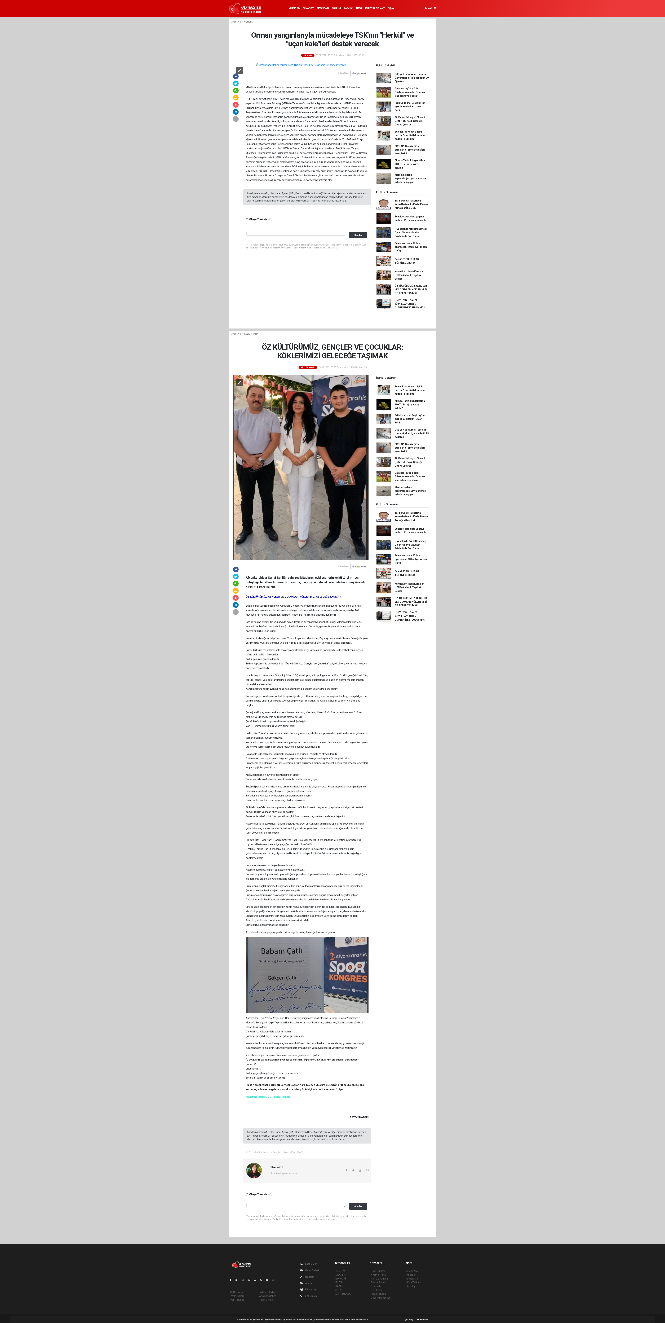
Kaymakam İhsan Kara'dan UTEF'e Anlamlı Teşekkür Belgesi (409, 275)
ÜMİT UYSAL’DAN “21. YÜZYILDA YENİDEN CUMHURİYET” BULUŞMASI (410, 304)
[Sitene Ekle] (274, 1280)
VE (283, 596)
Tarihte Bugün (378, 1282)
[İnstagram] (244, 1280)
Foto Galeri (311, 1264)
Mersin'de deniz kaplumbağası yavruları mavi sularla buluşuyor (411, 178)
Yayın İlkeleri (236, 1296)
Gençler (309, 663)
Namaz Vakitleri (379, 1278)
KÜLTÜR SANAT (375, 8)
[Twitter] (237, 1280)
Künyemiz (310, 1289)
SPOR (358, 8)
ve (257, 626)
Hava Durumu (378, 1271)
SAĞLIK (348, 8)
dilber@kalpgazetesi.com (283, 1173)
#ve (285, 1152)
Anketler (410, 1274)
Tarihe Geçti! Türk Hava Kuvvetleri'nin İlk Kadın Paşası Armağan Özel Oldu (411, 204)
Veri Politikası (237, 1299)
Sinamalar (376, 1286)
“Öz (287, 663)
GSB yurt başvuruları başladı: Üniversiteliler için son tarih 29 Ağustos (412, 78)
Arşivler (309, 1283)
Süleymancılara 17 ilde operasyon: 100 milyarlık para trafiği (411, 247)
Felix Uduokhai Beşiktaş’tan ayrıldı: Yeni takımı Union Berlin (410, 107)
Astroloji (410, 1286)
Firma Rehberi (378, 1294)
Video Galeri (311, 1270)
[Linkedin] (256, 1280)
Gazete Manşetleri (381, 1297)
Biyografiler (412, 1278)
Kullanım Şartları (267, 1292)
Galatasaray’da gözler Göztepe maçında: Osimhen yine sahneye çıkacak (410, 92)
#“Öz (249, 1152)
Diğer (391, 8)
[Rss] (262, 1280)
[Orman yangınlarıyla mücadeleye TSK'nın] (301, 65)
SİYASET (308, 8)
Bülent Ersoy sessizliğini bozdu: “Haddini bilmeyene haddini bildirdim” (410, 135)
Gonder (358, 235)
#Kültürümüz (261, 1152)
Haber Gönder (266, 1299)
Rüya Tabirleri (413, 1282)
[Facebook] (232, 1280)
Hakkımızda (236, 1292)
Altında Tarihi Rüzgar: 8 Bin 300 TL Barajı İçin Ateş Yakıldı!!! (410, 164)
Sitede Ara (412, 1271)
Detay (410, 1319)
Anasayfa (236, 21)
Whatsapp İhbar (267, 1296)
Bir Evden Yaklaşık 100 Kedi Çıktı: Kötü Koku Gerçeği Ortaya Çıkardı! (410, 121)
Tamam (423, 1319)
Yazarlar (309, 1276)
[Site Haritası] (268, 1280)
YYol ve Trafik (378, 1274)
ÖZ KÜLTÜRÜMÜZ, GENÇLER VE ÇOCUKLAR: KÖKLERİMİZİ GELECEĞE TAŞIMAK (411, 289)
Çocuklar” (323, 663)
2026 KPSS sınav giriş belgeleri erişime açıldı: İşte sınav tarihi (410, 150)
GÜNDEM (294, 8)
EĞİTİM (336, 8)
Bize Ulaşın (310, 1296)
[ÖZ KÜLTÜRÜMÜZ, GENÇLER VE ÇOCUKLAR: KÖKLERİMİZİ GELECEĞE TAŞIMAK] (301, 467)
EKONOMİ (323, 8)
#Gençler (276, 1152)
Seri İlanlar (376, 1290)
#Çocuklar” (296, 1152)
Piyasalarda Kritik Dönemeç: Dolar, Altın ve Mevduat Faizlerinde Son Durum (411, 232)
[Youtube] (250, 1280)
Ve (248, 1055)
